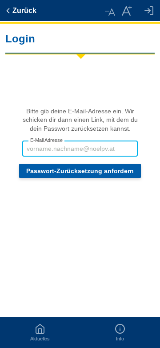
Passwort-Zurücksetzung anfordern (80, 170)
